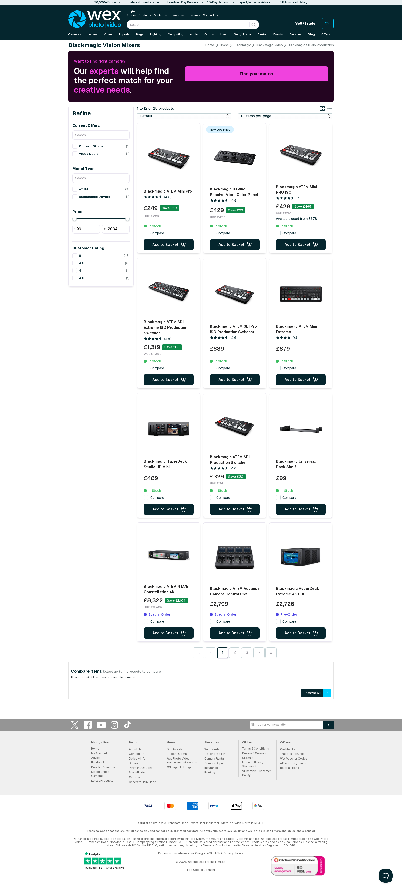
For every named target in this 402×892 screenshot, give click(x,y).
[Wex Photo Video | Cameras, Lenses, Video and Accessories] (94, 19)
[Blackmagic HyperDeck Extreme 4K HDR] (301, 557)
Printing (209, 772)
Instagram (114, 725)
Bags (140, 34)
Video (108, 34)
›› (271, 652)
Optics (209, 34)
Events (278, 34)
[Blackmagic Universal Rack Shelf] (301, 429)
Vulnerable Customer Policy (256, 773)
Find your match (256, 73)
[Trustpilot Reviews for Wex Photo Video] (104, 861)
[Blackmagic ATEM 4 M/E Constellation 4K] (169, 555)
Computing (175, 34)
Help (133, 742)
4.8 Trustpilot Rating (294, 2)
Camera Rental (214, 758)
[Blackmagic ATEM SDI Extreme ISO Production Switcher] (169, 291)
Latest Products (102, 780)
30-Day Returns (218, 2)
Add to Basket (165, 244)
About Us (135, 749)
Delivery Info (137, 758)
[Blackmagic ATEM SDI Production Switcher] (235, 426)
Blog (311, 34)
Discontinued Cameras (100, 773)
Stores (131, 15)
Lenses (92, 34)
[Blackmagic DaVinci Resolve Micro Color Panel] (235, 158)
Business (194, 15)
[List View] (329, 109)
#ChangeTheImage (179, 767)
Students (145, 15)
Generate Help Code (142, 782)
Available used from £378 (296, 218)
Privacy (228, 853)
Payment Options (141, 768)
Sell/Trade (305, 23)
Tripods (124, 34)
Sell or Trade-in (215, 754)
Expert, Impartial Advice (254, 2)
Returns (134, 763)
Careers (134, 777)
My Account (162, 15)
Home (209, 45)
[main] (201, 373)
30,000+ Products (107, 2)
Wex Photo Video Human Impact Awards (182, 760)
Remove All (312, 693)
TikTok (128, 725)
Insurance (211, 768)
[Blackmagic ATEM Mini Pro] (169, 159)
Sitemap (248, 758)
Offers (325, 34)
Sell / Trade (242, 34)
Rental (262, 34)
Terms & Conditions (255, 748)
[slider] (74, 219)
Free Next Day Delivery (183, 2)
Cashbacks (287, 749)
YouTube (101, 725)
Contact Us (210, 15)
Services (295, 34)
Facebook (88, 725)
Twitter (74, 725)
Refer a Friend (289, 768)
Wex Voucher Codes (293, 758)
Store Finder (137, 772)
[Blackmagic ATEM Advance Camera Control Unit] (235, 557)
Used (224, 34)
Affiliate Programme (293, 763)
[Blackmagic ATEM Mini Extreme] (301, 294)
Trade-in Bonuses (292, 754)
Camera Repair (214, 763)
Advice (95, 758)
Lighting (155, 34)
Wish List (179, 15)
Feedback (98, 762)
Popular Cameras (103, 767)
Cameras (74, 34)
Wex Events (212, 749)
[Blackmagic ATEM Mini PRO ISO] (301, 156)
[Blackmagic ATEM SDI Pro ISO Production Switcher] (235, 294)
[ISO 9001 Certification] (298, 867)
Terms (239, 853)
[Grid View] (322, 109)
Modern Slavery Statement (252, 764)
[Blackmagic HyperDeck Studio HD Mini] (169, 429)
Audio (194, 34)
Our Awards (175, 749)
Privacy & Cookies (254, 753)
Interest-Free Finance (144, 2)
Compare (157, 233)
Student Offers (177, 754)
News (171, 742)
